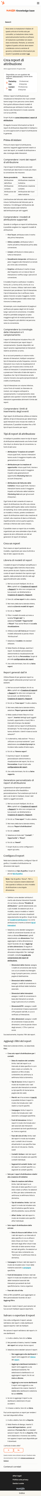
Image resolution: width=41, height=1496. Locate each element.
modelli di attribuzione (18, 920)
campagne (27, 1268)
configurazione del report (23, 659)
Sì (8, 1450)
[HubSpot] (2, 2)
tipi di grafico (18, 874)
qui (28, 54)
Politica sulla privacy (20, 1480)
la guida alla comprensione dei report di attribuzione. (19, 958)
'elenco (33, 1357)
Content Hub (11, 88)
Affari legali (17, 1476)
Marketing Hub (12, 82)
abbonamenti (18, 76)
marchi (34, 1097)
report (16, 1360)
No (19, 1450)
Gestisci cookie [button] (18, 1483)
